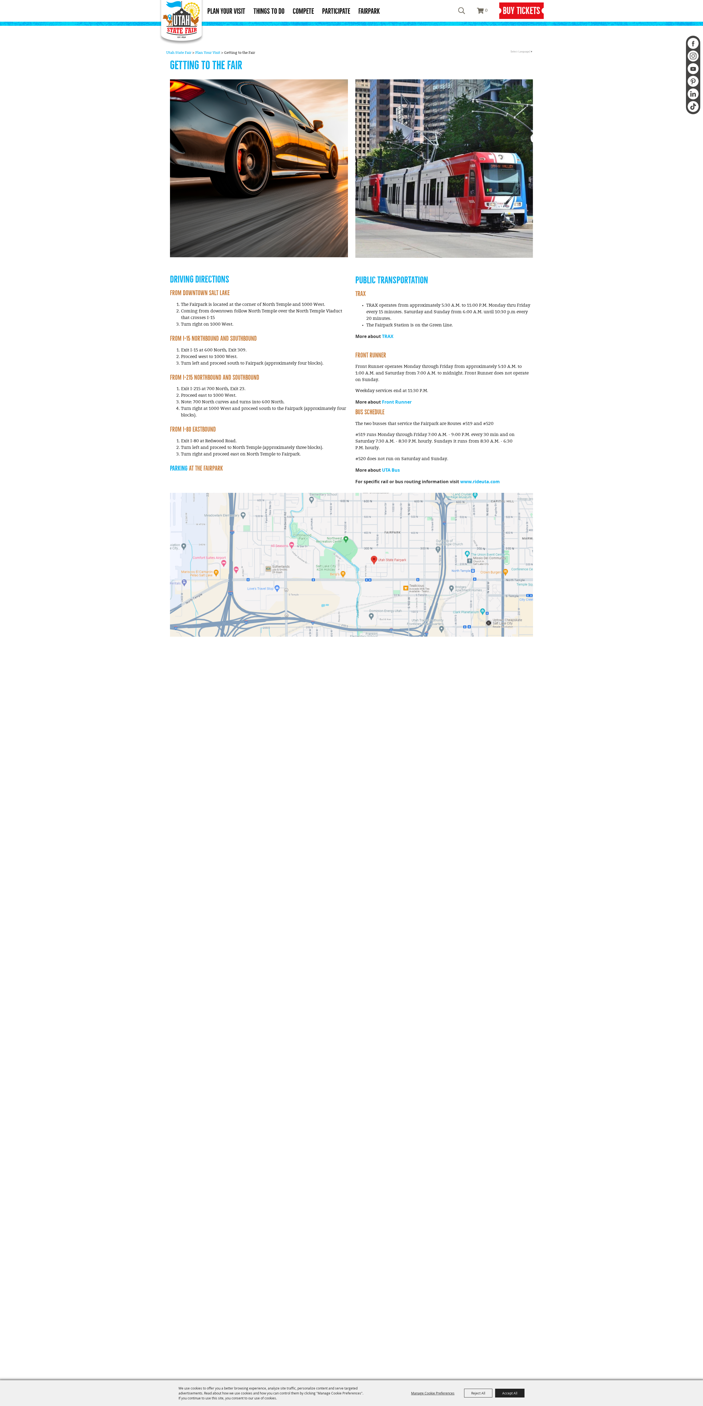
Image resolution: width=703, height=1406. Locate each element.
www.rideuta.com (480, 482)
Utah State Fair (178, 53)
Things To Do (268, 11)
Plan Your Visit (226, 11)
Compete (303, 11)
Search (461, 10)
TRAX (388, 336)
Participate (336, 11)
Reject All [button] (478, 1393)
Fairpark (369, 11)
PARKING (179, 468)
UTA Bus (391, 470)
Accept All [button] (509, 1393)
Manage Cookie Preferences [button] (432, 1393)
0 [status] (486, 10)
